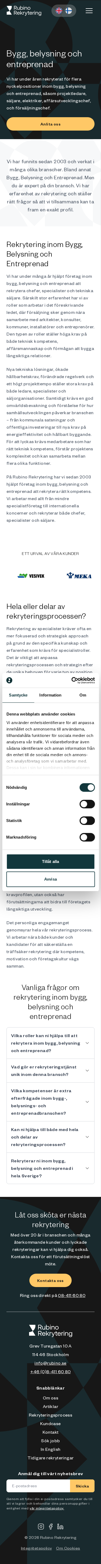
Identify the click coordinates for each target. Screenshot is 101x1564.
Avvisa (50, 879)
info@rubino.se (50, 1362)
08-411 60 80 (71, 1295)
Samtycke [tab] (18, 695)
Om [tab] (82, 695)
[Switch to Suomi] (68, 10)
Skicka (82, 1485)
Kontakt (51, 1431)
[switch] (87, 804)
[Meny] (89, 10)
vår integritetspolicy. (47, 1508)
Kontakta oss (50, 1280)
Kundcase (50, 1423)
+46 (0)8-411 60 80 (50, 1371)
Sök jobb (50, 1440)
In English (51, 1449)
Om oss (50, 1397)
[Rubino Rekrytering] (23, 11)
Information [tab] (50, 695)
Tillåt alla (50, 861)
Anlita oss (50, 123)
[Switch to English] (59, 10)
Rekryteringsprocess (50, 1414)
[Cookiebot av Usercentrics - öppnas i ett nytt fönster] (72, 680)
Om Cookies (68, 1548)
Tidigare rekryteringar (50, 1457)
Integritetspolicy (36, 1548)
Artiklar (50, 1406)
